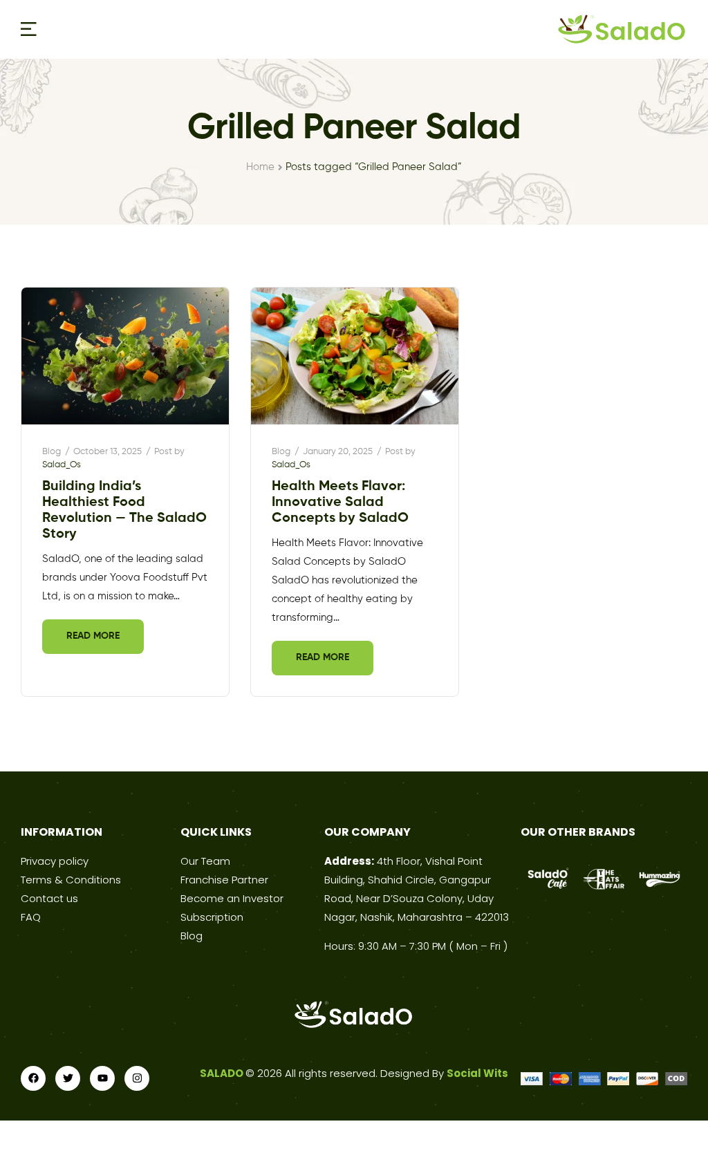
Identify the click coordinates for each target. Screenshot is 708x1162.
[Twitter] (67, 1078)
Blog (51, 451)
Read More (93, 636)
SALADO (222, 1073)
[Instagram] (136, 1078)
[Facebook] (33, 1078)
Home (260, 167)
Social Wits (477, 1073)
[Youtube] (102, 1078)
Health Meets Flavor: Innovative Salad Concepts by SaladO (340, 502)
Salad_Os (61, 464)
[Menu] (29, 29)
